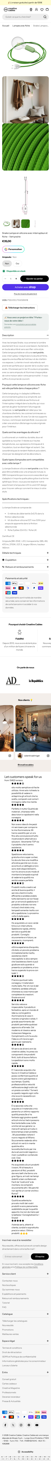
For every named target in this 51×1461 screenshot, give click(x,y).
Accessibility (27, 1452)
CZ (19, 1457)
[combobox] (25, 17)
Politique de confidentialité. (26, 1267)
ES (32, 1457)
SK (28, 1459)
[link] (13, 681)
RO (23, 1459)
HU (49, 1457)
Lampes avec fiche (21, 25)
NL (15, 1459)
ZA (48, 1459)
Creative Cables (15, 1435)
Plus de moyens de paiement (25, 294)
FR (36, 1457)
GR (40, 1457)
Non (7, 263)
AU (2, 1457)
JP (10, 1459)
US (44, 1459)
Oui (17, 263)
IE (3, 1459)
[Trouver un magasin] (31, 9)
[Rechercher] (45, 17)
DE (23, 1457)
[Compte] (36, 9)
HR (45, 1457)
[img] (25, 783)
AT (6, 1457)
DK (28, 1457)
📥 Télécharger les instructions (20, 307)
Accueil (5, 25)
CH (15, 1457)
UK (40, 1459)
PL (19, 1459)
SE (32, 1459)
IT (6, 1459)
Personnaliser (15, 249)
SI (35, 1459)
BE (10, 1457)
